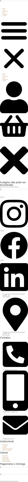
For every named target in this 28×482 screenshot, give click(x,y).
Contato (4, 15)
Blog (4, 12)
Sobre (4, 9)
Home (4, 8)
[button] (14, 44)
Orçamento (5, 14)
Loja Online (5, 11)
